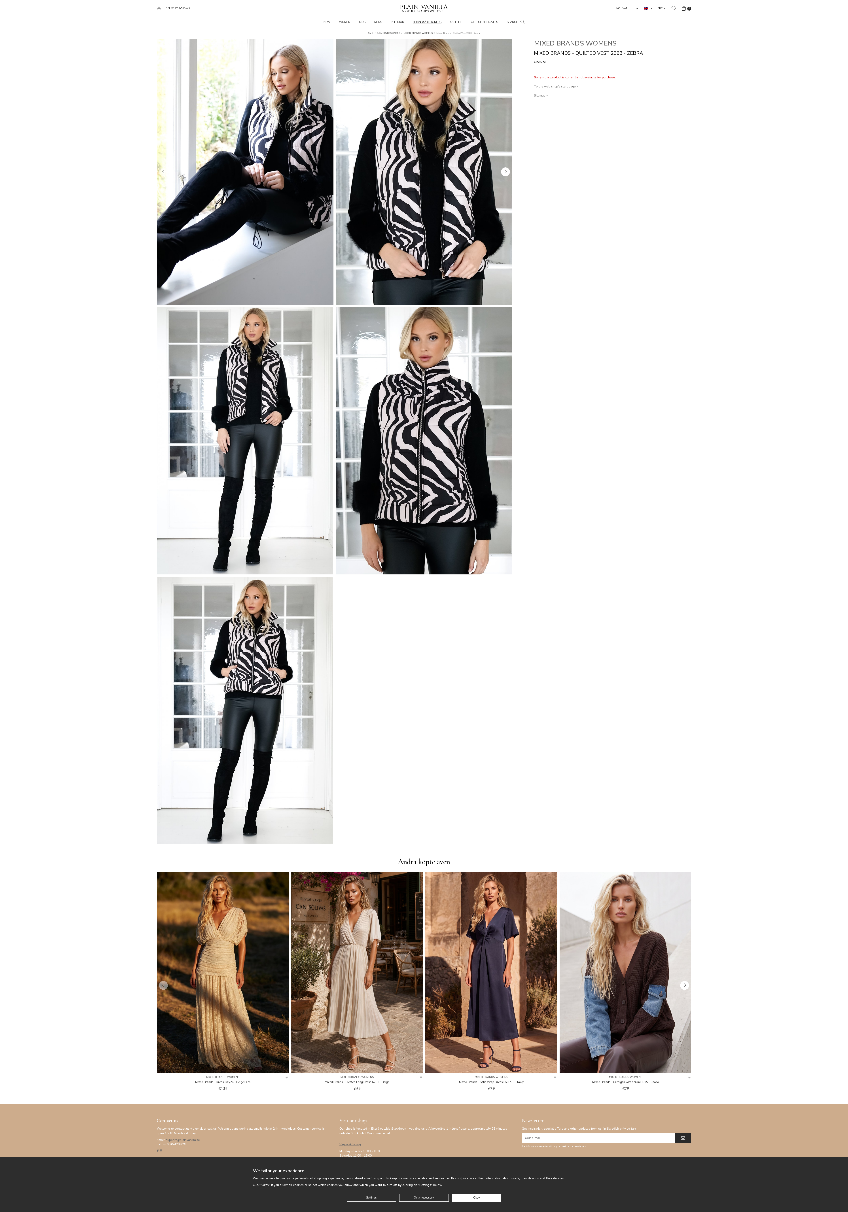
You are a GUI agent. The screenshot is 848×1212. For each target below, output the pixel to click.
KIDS (362, 22)
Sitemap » (541, 95)
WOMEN (344, 22)
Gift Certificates (484, 22)
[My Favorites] (674, 8)
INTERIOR (397, 22)
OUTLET (456, 22)
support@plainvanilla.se (183, 1140)
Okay (476, 1198)
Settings (371, 1198)
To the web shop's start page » (556, 86)
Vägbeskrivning (350, 1144)
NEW (327, 22)
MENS (378, 22)
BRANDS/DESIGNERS (427, 22)
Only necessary (424, 1198)
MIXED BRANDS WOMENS (575, 43)
